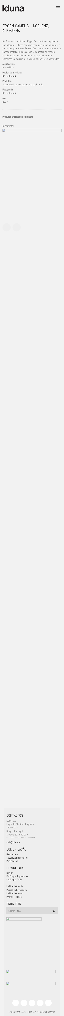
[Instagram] (24, 1003)
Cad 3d (9, 872)
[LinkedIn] (32, 1003)
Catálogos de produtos (17, 876)
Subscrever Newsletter (17, 857)
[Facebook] (15, 1003)
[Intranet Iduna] (48, 1003)
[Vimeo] (40, 1003)
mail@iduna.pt (13, 842)
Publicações (12, 861)
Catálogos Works (14, 879)
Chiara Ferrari (9, 76)
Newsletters (12, 854)
